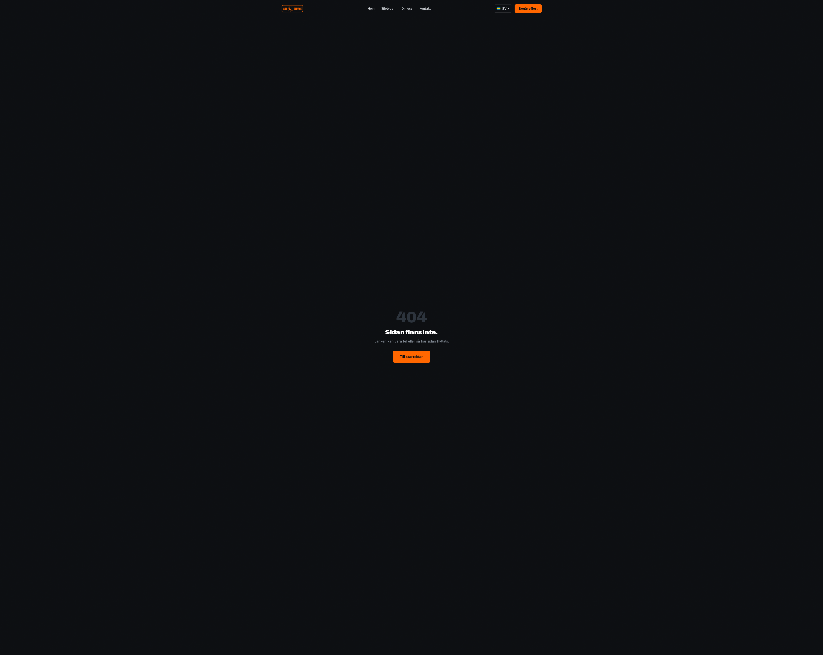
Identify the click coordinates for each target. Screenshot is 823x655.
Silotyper (388, 8)
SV (505, 8)
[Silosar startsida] (293, 9)
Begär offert (528, 8)
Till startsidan (412, 357)
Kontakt (425, 8)
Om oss (407, 8)
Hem (371, 8)
